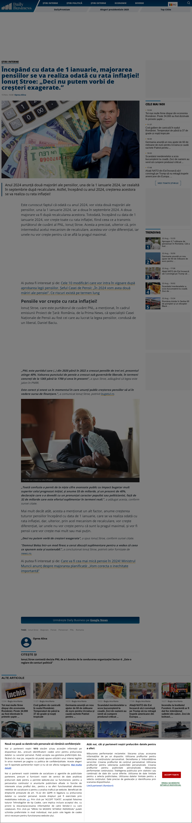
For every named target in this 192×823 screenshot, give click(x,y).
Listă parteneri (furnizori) (100, 785)
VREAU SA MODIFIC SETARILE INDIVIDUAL (170, 784)
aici (28, 799)
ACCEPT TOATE (171, 774)
